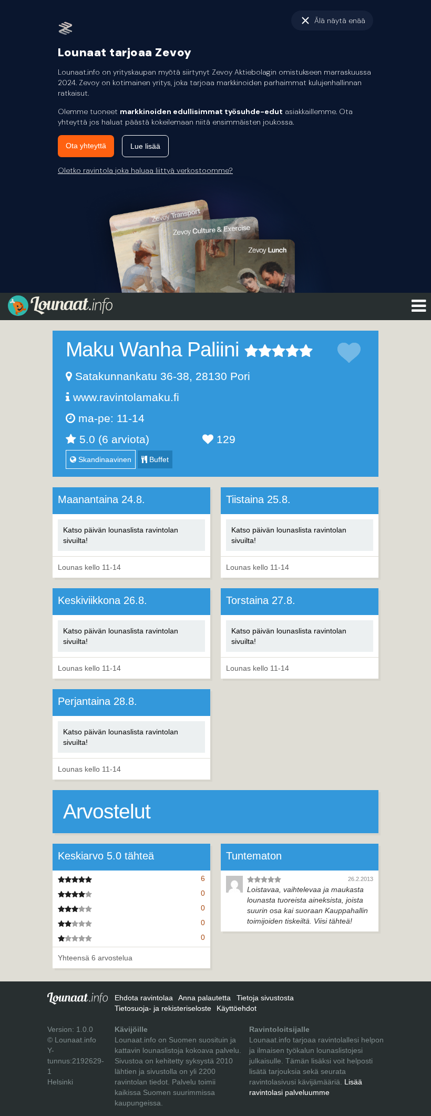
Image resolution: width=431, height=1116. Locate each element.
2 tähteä (258, 350)
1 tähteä (251, 350)
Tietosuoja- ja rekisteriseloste (163, 1008)
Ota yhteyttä (86, 145)
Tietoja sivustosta (265, 998)
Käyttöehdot (236, 1008)
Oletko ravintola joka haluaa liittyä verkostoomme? (145, 170)
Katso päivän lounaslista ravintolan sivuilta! (120, 535)
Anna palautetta (204, 998)
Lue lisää (145, 146)
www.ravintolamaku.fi (126, 397)
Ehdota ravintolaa (144, 998)
